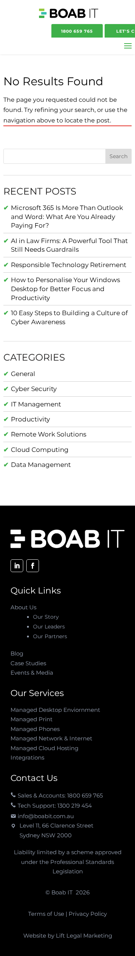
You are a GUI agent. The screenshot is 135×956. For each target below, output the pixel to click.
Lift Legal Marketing (84, 935)
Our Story (46, 616)
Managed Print (31, 719)
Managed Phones (35, 728)
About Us (23, 607)
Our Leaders (49, 626)
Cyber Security (34, 389)
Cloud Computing (40, 449)
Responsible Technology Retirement (68, 265)
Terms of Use (47, 913)
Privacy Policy (87, 913)
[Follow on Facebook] (32, 565)
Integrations (27, 757)
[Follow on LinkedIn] (16, 565)
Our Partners (50, 636)
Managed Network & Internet (51, 738)
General (23, 374)
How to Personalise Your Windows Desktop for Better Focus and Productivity (65, 289)
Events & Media (31, 672)
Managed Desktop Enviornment (55, 709)
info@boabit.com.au (45, 816)
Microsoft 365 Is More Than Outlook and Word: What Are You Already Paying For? (67, 217)
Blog (16, 653)
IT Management (36, 404)
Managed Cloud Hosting (44, 748)
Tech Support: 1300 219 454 (54, 805)
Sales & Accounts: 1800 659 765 (59, 795)
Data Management (41, 464)
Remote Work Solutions (48, 434)
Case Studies (28, 663)
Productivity (30, 419)
